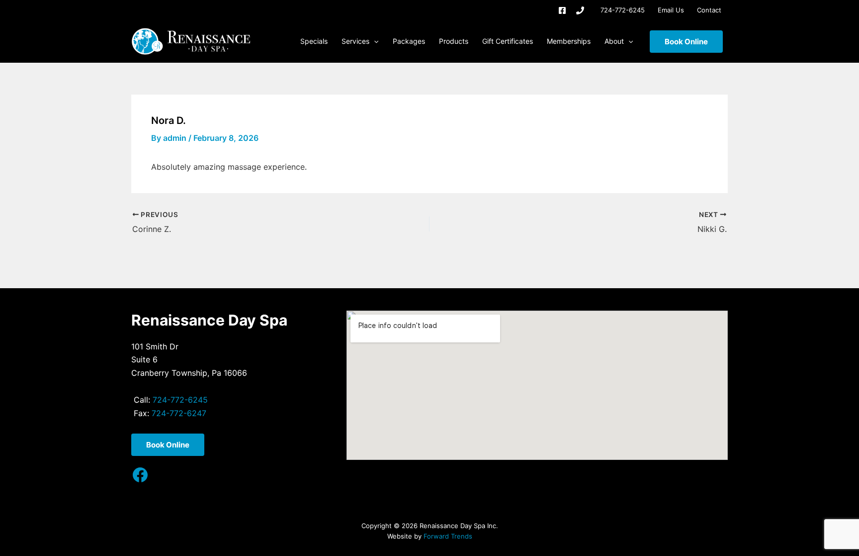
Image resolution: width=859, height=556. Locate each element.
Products (453, 41)
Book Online (686, 41)
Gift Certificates (507, 41)
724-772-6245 (623, 10)
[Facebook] (562, 10)
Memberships (569, 41)
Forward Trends (448, 536)
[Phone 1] (580, 10)
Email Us (671, 10)
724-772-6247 (179, 413)
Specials (314, 41)
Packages (409, 41)
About (614, 41)
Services (355, 41)
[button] (373, 41)
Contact (709, 10)
